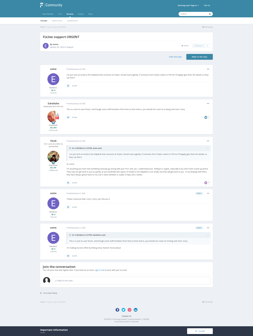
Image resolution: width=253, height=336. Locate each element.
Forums (44, 20)
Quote (74, 85)
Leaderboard (72, 20)
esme (55, 44)
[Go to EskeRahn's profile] (53, 117)
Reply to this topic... (65, 280)
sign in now (99, 270)
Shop (90, 14)
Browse (70, 14)
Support (70, 47)
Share (186, 45)
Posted (76, 69)
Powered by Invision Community (126, 321)
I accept (201, 331)
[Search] (210, 14)
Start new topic (175, 57)
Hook (53, 140)
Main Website (48, 14)
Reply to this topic (199, 57)
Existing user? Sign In (188, 5)
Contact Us (126, 316)
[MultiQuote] (68, 85)
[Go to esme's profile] (46, 46)
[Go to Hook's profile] (53, 157)
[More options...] (208, 69)
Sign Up (207, 5)
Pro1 (60, 14)
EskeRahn (53, 103)
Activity (81, 14)
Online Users (57, 20)
